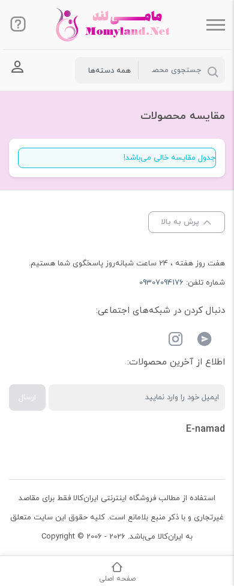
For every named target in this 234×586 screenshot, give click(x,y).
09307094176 (161, 282)
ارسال (27, 397)
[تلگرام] (204, 341)
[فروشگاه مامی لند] (117, 24)
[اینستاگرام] (175, 341)
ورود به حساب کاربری (17, 67)
